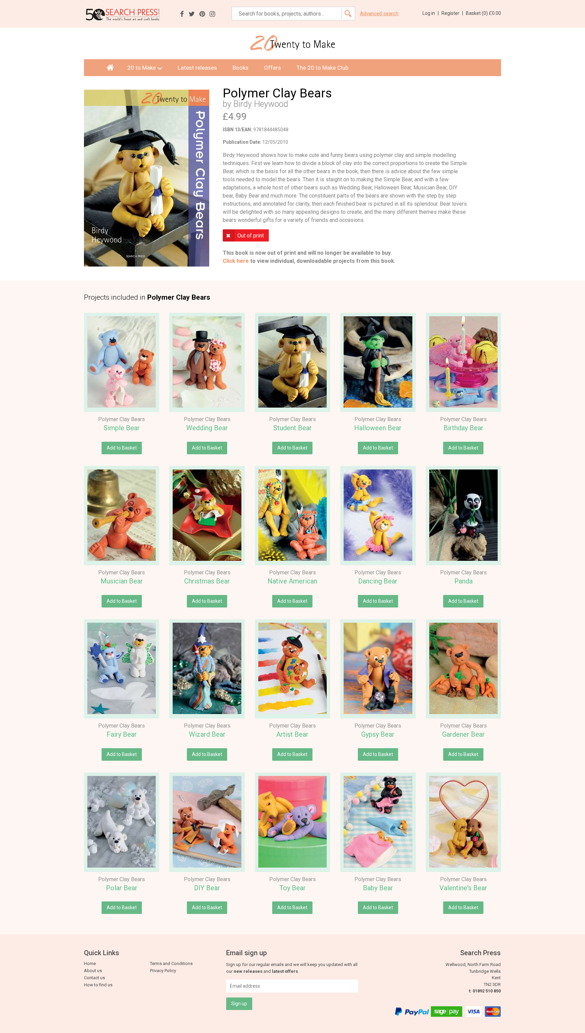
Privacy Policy (163, 970)
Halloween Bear (378, 428)
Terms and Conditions (171, 963)
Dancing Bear (377, 581)
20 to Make (141, 67)
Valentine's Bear (463, 888)
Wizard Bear (207, 734)
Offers (272, 67)
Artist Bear (292, 734)
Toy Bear (292, 888)
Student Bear (292, 428)
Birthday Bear (463, 428)
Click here (236, 261)
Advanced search (379, 13)
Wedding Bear (207, 428)
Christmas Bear (207, 581)
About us (93, 970)
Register (452, 13)
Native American (292, 581)
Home (90, 963)
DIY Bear (207, 888)
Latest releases (197, 67)
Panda (463, 581)
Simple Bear (122, 428)
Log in (430, 13)
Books (240, 67)
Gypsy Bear (377, 734)
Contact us (94, 977)
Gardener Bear (463, 734)
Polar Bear (121, 888)
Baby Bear (378, 888)
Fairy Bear (122, 734)
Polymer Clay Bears (121, 419)
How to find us (98, 984)
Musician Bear (122, 581)
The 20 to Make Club (322, 67)
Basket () (483, 13)
